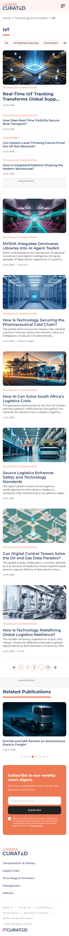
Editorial (8, 893)
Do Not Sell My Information (18, 918)
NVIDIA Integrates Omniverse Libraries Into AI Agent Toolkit (31, 245)
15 (48, 667)
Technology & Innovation (31, 18)
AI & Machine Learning (26, 43)
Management (11, 138)
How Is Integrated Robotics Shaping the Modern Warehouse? (33, 166)
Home (7, 18)
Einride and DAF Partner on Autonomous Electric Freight (34, 742)
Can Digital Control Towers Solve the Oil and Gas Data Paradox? (34, 555)
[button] (22, 757)
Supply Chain (11, 870)
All (6, 43)
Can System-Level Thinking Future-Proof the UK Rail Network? (34, 144)
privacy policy (36, 825)
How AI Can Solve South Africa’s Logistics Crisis (33, 398)
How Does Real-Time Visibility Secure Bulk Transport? (31, 122)
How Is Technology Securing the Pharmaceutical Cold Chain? (33, 322)
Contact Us (24, 907)
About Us (8, 907)
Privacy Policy (10, 912)
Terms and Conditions (36, 912)
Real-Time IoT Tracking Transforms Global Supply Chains (31, 96)
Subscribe (34, 810)
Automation (51, 43)
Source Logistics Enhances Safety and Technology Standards (28, 477)
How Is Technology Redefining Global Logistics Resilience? (32, 632)
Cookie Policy (43, 907)
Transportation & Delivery (19, 863)
